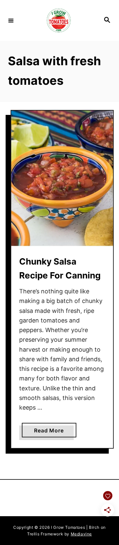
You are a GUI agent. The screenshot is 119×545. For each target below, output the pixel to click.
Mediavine (81, 533)
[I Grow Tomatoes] (58, 20)
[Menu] (11, 20)
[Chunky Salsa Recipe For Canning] (62, 179)
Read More (55, 432)
